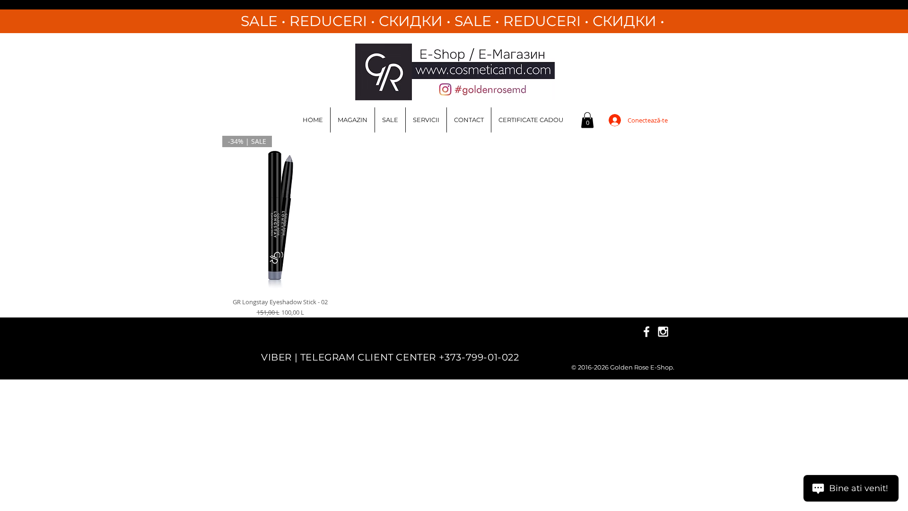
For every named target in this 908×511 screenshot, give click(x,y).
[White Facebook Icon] (646, 332)
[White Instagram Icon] (663, 332)
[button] (587, 120)
